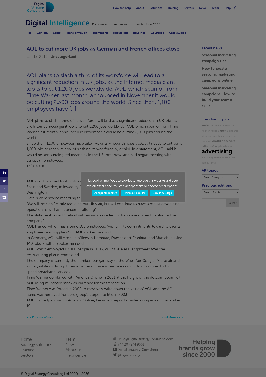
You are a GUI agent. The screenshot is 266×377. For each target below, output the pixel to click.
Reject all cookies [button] (134, 193)
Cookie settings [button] (162, 193)
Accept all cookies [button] (105, 193)
